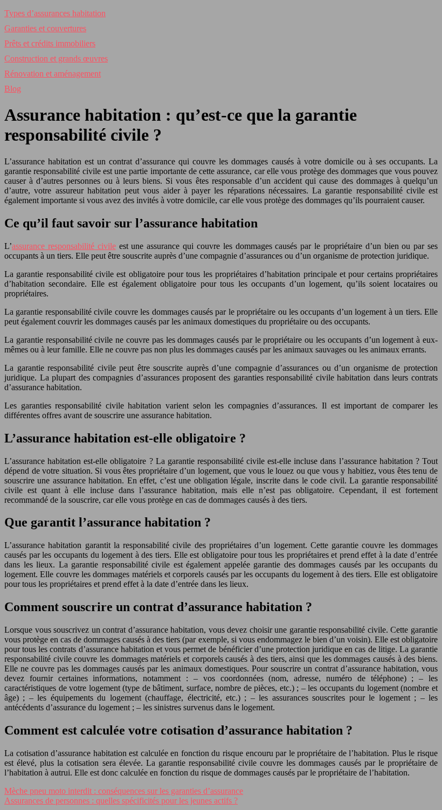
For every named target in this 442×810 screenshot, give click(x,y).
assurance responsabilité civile (64, 246)
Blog (12, 88)
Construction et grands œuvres (56, 58)
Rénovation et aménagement (52, 73)
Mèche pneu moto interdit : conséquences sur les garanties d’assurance (123, 790)
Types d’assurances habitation (55, 13)
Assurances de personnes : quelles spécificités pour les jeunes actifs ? (121, 800)
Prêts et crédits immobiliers (49, 43)
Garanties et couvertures (45, 28)
